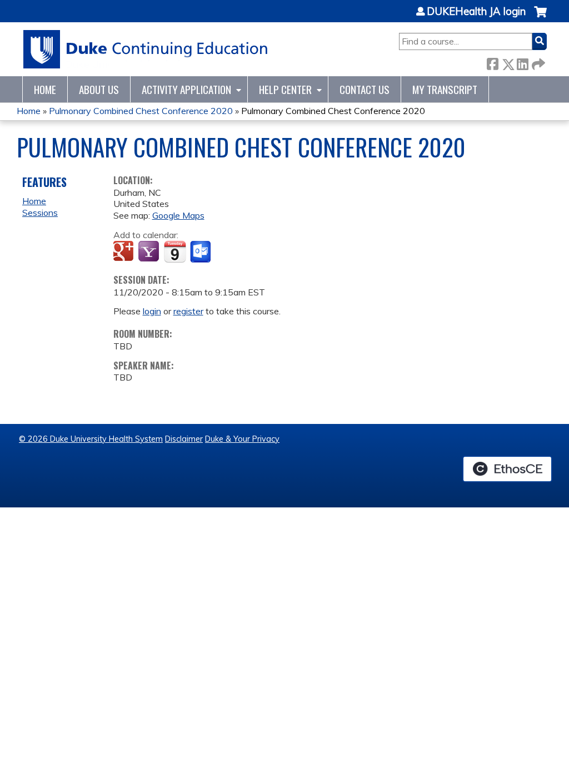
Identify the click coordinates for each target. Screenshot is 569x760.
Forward (537, 62)
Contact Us (365, 89)
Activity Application (186, 89)
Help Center (285, 89)
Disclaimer (184, 439)
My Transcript (444, 89)
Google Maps (178, 215)
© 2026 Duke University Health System (91, 439)
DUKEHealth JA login (476, 12)
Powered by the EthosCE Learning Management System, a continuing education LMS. (507, 469)
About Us (99, 89)
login (152, 311)
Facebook (492, 62)
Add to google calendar (124, 252)
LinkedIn (522, 62)
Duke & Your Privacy (242, 439)
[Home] (145, 49)
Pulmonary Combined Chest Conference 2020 (141, 110)
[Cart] (540, 17)
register (188, 311)
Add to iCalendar (174, 251)
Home (45, 89)
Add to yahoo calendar (149, 252)
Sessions (40, 212)
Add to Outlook (201, 252)
